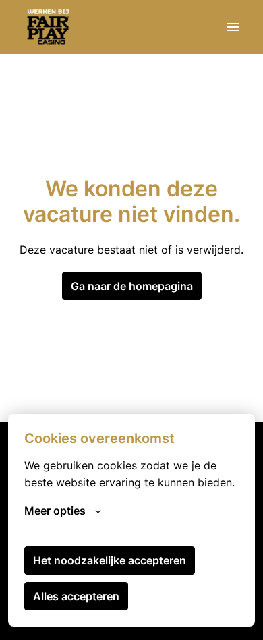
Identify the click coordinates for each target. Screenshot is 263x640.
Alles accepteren (76, 596)
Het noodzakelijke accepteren (109, 560)
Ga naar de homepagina (132, 286)
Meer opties (55, 510)
